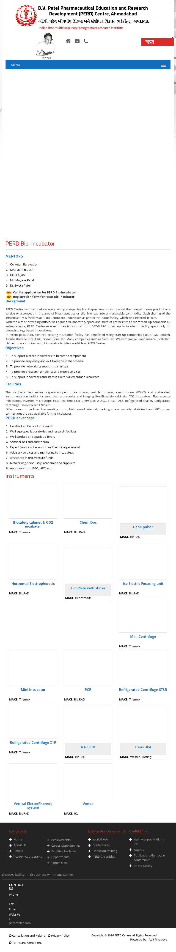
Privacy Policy (60, 935)
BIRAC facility (15, 875)
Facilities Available (63, 851)
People (18, 851)
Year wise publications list (149, 841)
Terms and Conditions (26, 943)
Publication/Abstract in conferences (149, 857)
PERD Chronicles (104, 856)
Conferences (101, 845)
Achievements (61, 840)
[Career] (77, 41)
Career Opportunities (65, 845)
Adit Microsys (158, 939)
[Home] (68, 40)
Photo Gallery (143, 866)
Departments (60, 857)
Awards (139, 850)
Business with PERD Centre (53, 875)
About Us (20, 845)
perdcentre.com (20, 923)
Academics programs (28, 856)
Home (18, 839)
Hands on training (105, 851)
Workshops (100, 839)
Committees (59, 863)
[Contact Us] (86, 41)
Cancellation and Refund (28, 935)
